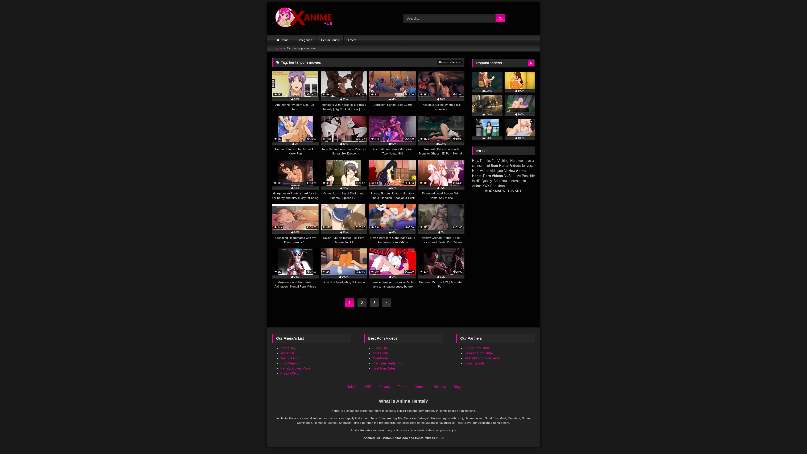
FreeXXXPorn (290, 373)
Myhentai (287, 353)
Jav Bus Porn (290, 358)
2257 (368, 387)
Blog (457, 387)
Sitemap (440, 387)
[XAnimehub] (304, 18)
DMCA (352, 387)
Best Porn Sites (384, 368)
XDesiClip (380, 348)
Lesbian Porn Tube (478, 353)
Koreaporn (380, 353)
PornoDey (287, 348)
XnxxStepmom (291, 363)
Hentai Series (330, 40)
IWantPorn (380, 358)
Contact (420, 387)
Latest (352, 40)
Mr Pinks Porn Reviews (482, 358)
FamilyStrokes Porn (295, 368)
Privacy (384, 387)
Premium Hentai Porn (388, 363)
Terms (402, 387)
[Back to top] (794, 441)
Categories (305, 40)
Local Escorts (474, 363)
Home (285, 40)
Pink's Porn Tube (477, 348)
